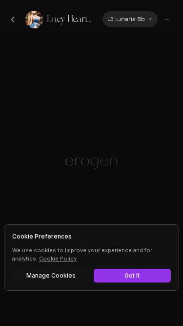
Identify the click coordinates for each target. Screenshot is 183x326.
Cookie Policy (58, 258)
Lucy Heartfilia (71, 19)
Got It (132, 275)
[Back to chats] (12, 19)
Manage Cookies (51, 275)
